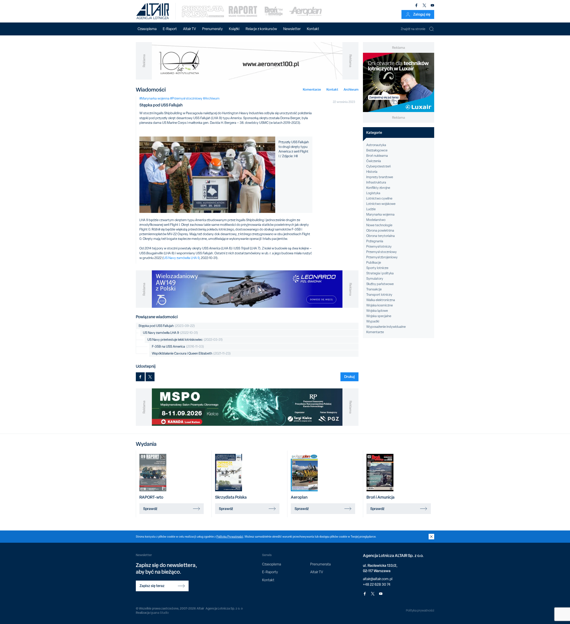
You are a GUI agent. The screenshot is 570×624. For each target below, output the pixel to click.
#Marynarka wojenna (154, 98)
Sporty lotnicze (377, 268)
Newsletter (292, 29)
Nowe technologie (379, 225)
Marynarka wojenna (380, 214)
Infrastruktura (376, 182)
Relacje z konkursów (261, 29)
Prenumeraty (212, 29)
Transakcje (374, 289)
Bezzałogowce (376, 150)
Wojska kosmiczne (379, 305)
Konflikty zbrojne (378, 188)
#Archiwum (211, 98)
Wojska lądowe (377, 310)
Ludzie (371, 209)
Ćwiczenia (373, 161)
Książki (234, 29)
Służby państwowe (380, 284)
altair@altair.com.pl (377, 579)
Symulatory (374, 278)
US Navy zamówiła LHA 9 (181, 258)
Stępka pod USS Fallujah (166, 326)
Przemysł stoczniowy (381, 252)
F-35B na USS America (178, 346)
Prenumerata (320, 564)
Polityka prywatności (420, 610)
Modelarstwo (375, 220)
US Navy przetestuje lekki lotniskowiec (185, 339)
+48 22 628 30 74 (376, 584)
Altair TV (189, 29)
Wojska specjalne (378, 316)
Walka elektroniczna (380, 300)
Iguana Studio (159, 613)
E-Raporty (270, 572)
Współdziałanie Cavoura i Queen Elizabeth (191, 353)
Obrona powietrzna (380, 230)
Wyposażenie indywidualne (386, 326)
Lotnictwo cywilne (379, 198)
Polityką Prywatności (229, 536)
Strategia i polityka (380, 273)
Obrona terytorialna (380, 236)
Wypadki (372, 321)
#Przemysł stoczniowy (186, 98)
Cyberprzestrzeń (378, 166)
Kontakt (313, 29)
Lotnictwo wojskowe (380, 204)
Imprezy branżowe (379, 177)
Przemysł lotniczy (379, 246)
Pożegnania (374, 241)
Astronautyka (376, 145)
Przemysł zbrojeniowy (382, 257)
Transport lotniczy (379, 294)
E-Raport (170, 29)
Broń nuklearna (377, 155)
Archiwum (351, 89)
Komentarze (312, 89)
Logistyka (373, 193)
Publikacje (373, 262)
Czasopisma (147, 29)
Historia (371, 171)
